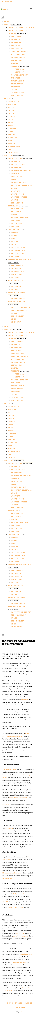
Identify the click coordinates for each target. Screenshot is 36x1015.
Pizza (10, 140)
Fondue (11, 111)
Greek (10, 119)
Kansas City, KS (18, 57)
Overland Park (18, 247)
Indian (10, 122)
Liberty (14, 63)
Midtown (15, 66)
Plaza (14, 179)
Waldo (14, 90)
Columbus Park (18, 164)
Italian (11, 125)
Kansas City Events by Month (21, 27)
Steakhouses (14, 146)
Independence (17, 48)
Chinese (11, 108)
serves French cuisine (16, 907)
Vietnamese (13, 152)
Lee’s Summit (17, 60)
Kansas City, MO (15, 158)
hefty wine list (7, 878)
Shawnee (15, 256)
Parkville (15, 78)
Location (8, 155)
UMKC (13, 319)
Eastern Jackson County (19, 259)
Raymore (15, 289)
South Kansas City (16, 280)
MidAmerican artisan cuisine (12, 873)
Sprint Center (17, 316)
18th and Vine (17, 96)
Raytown (15, 277)
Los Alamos (9, 828)
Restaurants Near (16, 301)
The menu (5, 805)
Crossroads (17, 42)
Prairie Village (18, 250)
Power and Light (18, 182)
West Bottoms (17, 93)
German (11, 116)
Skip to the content (6, 1)
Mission (14, 241)
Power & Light (17, 81)
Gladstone (16, 45)
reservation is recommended (18, 798)
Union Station (17, 322)
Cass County (17, 286)
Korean (11, 131)
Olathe (14, 244)
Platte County (18, 224)
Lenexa (14, 238)
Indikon (22, 1012)
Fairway (14, 233)
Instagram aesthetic (19, 894)
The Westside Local (9, 769)
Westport (19, 72)
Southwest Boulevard (21, 185)
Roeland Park (17, 253)
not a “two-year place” (20, 936)
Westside (15, 200)
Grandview (16, 268)
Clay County (17, 209)
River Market (17, 84)
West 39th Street (19, 197)
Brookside (16, 39)
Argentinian (13, 102)
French (11, 113)
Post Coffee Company (19, 962)
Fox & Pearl (20, 933)
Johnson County (15, 230)
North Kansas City (19, 75)
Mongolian (12, 137)
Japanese (12, 128)
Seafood (12, 143)
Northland (13, 206)
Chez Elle (5, 902)
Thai (9, 149)
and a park (24, 699)
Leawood (15, 235)
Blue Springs (17, 36)
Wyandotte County (16, 292)
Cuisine (7, 99)
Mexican (11, 134)
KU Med (14, 313)
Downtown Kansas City (21, 170)
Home (6, 21)
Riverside (15, 87)
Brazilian (12, 105)
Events (7, 24)
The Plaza (19, 69)
